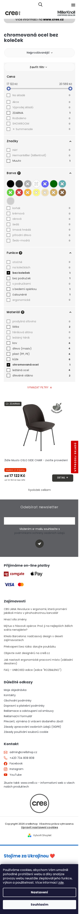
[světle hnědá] (54, 192)
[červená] (19, 192)
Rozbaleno (41, 118)
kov (41, 343)
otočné (41, 262)
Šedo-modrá (41, 240)
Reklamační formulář (18, 716)
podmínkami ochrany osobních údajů (39, 533)
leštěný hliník (41, 338)
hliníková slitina (41, 332)
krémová (41, 213)
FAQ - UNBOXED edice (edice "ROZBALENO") (33, 670)
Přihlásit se (41, 544)
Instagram (16, 769)
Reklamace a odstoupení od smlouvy (29, 711)
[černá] (10, 184)
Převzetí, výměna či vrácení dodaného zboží (33, 721)
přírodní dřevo (41, 235)
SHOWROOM (41, 123)
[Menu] (73, 5)
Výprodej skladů (41, 107)
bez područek (41, 278)
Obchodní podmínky (17, 700)
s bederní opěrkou (41, 289)
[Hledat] (40, 5)
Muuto (41, 161)
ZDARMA (41, 113)
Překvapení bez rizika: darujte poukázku (30, 646)
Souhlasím (39, 904)
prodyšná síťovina (41, 321)
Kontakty (10, 695)
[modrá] (45, 184)
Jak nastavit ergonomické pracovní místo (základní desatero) (38, 661)
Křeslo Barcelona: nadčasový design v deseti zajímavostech (33, 638)
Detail (61, 477)
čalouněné (41, 295)
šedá (41, 224)
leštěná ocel (41, 370)
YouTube (16, 775)
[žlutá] (36, 192)
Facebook (16, 763)
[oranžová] (28, 192)
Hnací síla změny (15, 619)
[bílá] (36, 184)
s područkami (41, 284)
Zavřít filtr (37, 67)
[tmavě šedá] (19, 184)
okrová (41, 219)
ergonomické (41, 300)
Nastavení (39, 892)
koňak (41, 208)
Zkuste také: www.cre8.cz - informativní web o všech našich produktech (39, 784)
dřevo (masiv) (41, 348)
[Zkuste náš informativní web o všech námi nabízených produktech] (39, 803)
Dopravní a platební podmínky (24, 706)
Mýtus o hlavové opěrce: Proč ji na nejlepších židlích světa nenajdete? (38, 627)
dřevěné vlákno (41, 375)
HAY (41, 150)
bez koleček (41, 273)
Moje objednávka (15, 690)
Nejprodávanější (38, 53)
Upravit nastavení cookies (39, 827)
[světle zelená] (10, 192)
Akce (41, 102)
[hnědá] (62, 192)
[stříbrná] (10, 201)
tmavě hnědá (41, 230)
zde (61, 882)
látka (41, 327)
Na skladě (41, 95)
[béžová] (45, 192)
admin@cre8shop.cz (23, 752)
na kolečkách (41, 267)
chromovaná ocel (41, 365)
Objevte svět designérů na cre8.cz (27, 653)
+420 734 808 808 (22, 758)
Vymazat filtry (38, 387)
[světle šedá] (28, 184)
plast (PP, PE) (41, 354)
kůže (41, 359)
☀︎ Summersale (41, 129)
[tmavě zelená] (54, 184)
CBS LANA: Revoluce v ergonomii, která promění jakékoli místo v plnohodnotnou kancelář (35, 611)
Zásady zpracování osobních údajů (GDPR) (32, 727)
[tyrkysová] (62, 184)
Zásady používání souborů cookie (26, 732)
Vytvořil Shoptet (42, 835)
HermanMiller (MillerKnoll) (41, 155)
